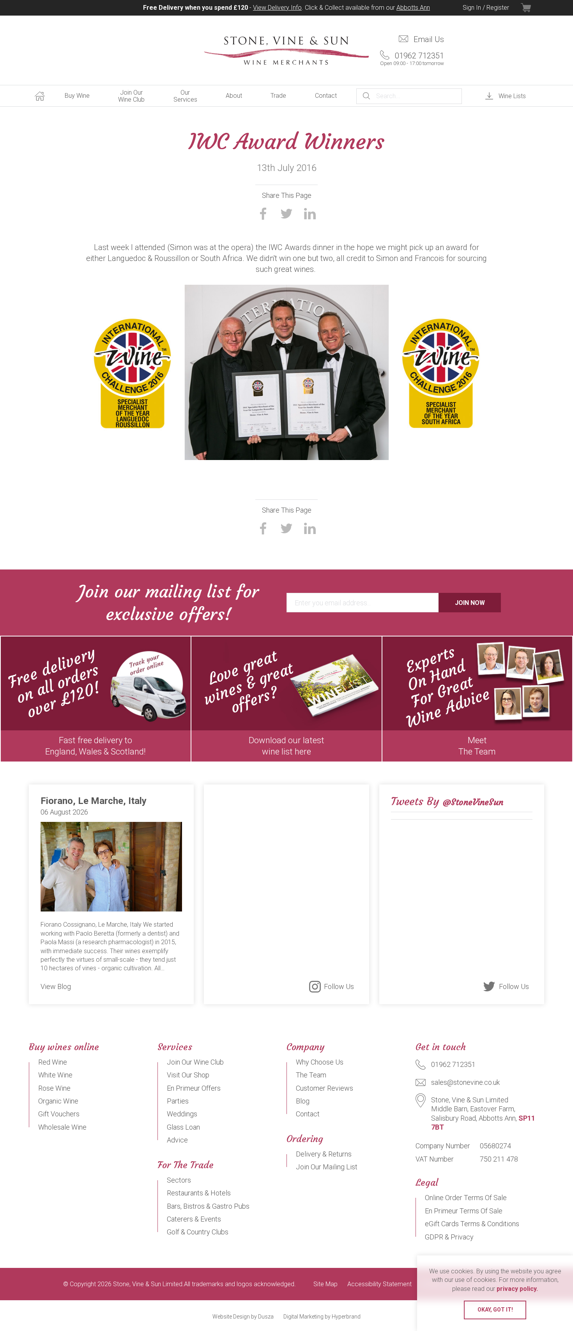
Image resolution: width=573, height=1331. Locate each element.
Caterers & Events (194, 1219)
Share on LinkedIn (310, 213)
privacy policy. (517, 1288)
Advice (177, 1140)
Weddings (182, 1114)
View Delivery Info (277, 7)
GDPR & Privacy (449, 1237)
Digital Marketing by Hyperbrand (322, 1316)
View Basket (532, 8)
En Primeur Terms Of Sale (463, 1211)
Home (40, 96)
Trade (278, 95)
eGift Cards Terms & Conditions (472, 1224)
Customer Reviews (324, 1088)
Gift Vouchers (59, 1114)
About (234, 95)
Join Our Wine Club (131, 96)
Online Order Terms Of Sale (466, 1197)
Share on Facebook (263, 213)
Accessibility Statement (379, 1284)
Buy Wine (77, 95)
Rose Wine (54, 1088)
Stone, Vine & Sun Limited (286, 51)
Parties (178, 1101)
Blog (302, 1101)
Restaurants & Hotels (199, 1193)
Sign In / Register (486, 7)
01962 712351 (412, 58)
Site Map (325, 1284)
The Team (311, 1075)
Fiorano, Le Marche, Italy (94, 800)
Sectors (179, 1180)
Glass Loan (183, 1127)
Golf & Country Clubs (197, 1232)
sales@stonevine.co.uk (465, 1082)
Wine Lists (512, 96)
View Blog (56, 986)
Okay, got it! (495, 1309)
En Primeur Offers (194, 1088)
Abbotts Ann (413, 7)
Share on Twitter (286, 213)
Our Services (185, 96)
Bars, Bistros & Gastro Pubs (208, 1206)
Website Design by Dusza (243, 1316)
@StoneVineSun (473, 802)
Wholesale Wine (62, 1127)
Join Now (470, 602)
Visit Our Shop (188, 1075)
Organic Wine (58, 1101)
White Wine (55, 1075)
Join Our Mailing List (326, 1167)
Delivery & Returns (324, 1154)
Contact (326, 95)
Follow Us (339, 986)
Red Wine (52, 1062)
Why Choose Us (319, 1062)
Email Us (429, 39)
